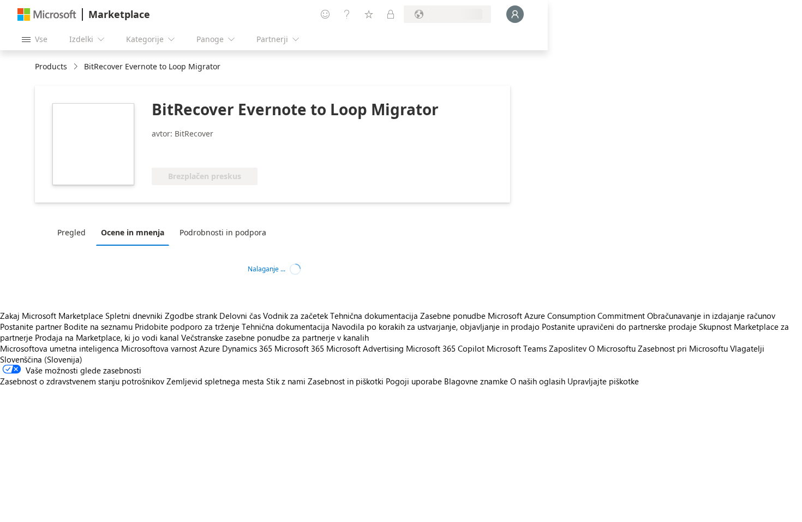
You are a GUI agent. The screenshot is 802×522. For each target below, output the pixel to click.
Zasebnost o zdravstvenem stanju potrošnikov (82, 381)
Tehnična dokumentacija (374, 315)
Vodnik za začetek (295, 315)
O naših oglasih (537, 381)
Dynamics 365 (247, 348)
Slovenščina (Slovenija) (41, 359)
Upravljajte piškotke (603, 381)
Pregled (71, 232)
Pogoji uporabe (414, 381)
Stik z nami (286, 381)
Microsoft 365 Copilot (445, 348)
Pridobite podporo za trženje (187, 326)
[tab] (74, 232)
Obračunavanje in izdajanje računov (711, 315)
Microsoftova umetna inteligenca (59, 348)
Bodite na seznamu (98, 326)
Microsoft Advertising (365, 348)
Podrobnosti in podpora (222, 232)
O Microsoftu (612, 348)
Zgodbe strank (191, 315)
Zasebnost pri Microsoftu (683, 348)
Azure (209, 348)
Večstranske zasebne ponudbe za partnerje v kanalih (275, 337)
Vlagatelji (747, 348)
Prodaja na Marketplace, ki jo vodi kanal (107, 337)
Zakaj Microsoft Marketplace (51, 315)
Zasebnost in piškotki (346, 381)
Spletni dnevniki (134, 315)
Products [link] (51, 66)
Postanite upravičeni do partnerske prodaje (619, 326)
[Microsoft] (46, 14)
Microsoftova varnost (159, 348)
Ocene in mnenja (132, 232)
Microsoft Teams (517, 348)
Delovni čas (240, 315)
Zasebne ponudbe (453, 315)
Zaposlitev (567, 348)
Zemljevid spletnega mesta (215, 381)
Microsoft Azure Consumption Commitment (567, 315)
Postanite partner (31, 326)
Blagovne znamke (476, 381)
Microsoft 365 (299, 348)
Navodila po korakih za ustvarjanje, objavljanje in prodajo (436, 326)
